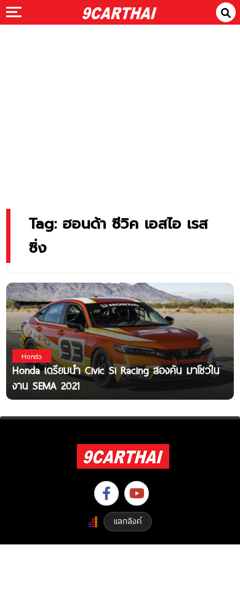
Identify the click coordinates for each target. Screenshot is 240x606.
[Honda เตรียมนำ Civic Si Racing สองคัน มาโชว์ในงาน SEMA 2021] (120, 340)
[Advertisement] (120, 108)
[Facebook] (106, 493)
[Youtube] (136, 493)
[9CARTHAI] (120, 12)
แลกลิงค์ (128, 521)
